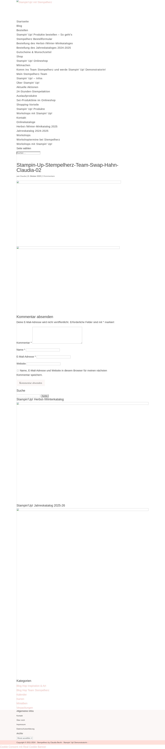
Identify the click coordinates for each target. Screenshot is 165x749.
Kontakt (21, 117)
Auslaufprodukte (26, 95)
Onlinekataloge (25, 122)
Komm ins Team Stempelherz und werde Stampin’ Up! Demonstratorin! (61, 69)
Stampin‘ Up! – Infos (29, 78)
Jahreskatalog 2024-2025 (32, 130)
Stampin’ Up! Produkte (30, 109)
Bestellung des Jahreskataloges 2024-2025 (43, 47)
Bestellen (22, 30)
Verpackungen (24, 707)
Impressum (21, 724)
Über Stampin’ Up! (28, 82)
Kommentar (24, 342)
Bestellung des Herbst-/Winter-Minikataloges (44, 43)
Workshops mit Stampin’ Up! (34, 113)
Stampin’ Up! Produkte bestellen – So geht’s (44, 34)
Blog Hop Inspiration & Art (31, 685)
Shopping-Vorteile (27, 104)
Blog (19, 25)
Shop (19, 56)
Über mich (20, 720)
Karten (20, 699)
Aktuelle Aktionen (27, 87)
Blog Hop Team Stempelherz (32, 690)
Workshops (23, 135)
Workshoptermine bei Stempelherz (38, 139)
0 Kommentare (49, 176)
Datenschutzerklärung (25, 729)
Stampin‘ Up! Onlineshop (32, 60)
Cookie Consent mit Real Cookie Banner (23, 746)
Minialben (21, 703)
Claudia (23, 176)
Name (20, 349)
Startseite (22, 21)
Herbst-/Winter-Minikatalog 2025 (36, 126)
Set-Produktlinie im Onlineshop (36, 100)
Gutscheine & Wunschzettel (33, 52)
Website (21, 363)
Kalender (21, 694)
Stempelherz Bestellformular (34, 39)
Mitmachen (23, 65)
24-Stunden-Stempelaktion (33, 91)
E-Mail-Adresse (26, 356)
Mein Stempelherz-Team (31, 74)
